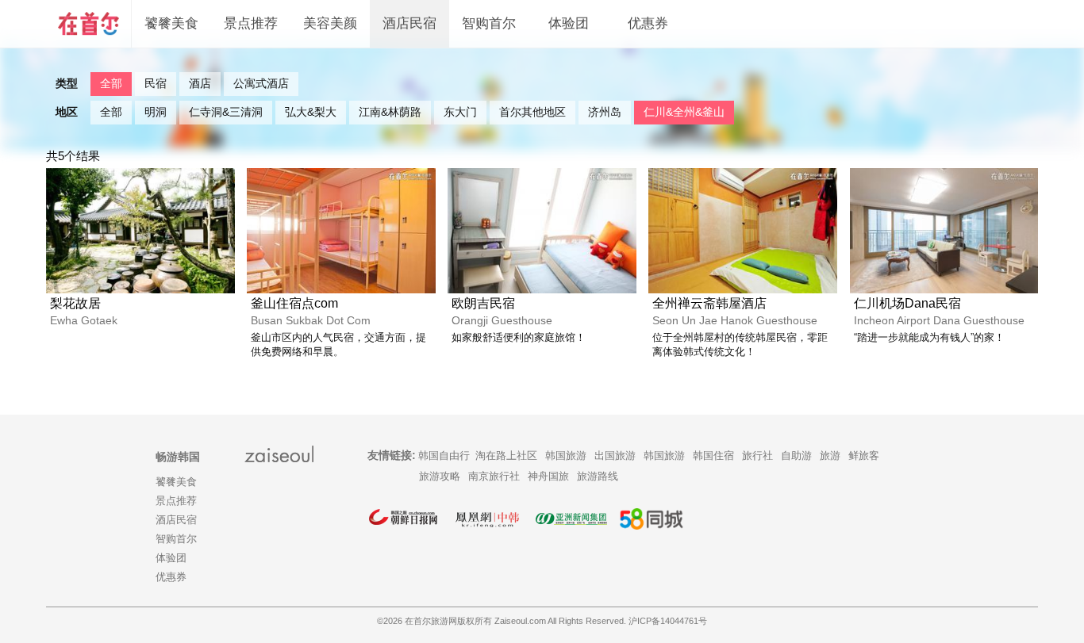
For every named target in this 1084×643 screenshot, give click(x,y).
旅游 (830, 455)
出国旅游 (615, 455)
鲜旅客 (863, 455)
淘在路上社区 (506, 455)
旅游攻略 (439, 476)
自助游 (796, 455)
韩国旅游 (565, 455)
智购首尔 (489, 23)
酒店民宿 (409, 23)
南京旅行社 (494, 476)
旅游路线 (597, 476)
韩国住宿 (713, 455)
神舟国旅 (548, 476)
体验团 (568, 23)
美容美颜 (330, 23)
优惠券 (648, 23)
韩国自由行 (444, 455)
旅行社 (757, 455)
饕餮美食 (171, 23)
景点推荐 (251, 23)
